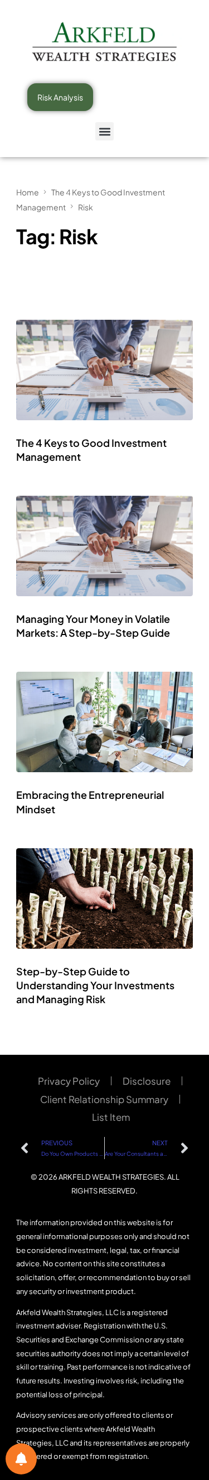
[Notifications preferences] (21, 1458)
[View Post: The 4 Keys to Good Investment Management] (104, 370)
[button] (104, 131)
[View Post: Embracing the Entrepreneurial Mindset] (104, 722)
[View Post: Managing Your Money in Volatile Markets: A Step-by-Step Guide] (104, 546)
